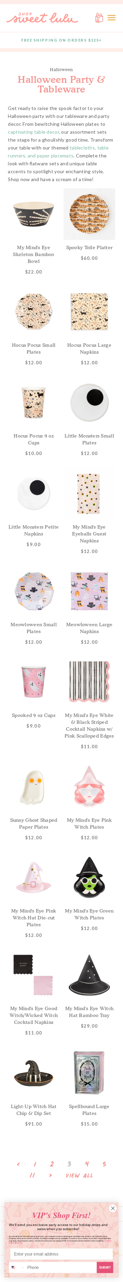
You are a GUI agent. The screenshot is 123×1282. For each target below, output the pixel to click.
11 (32, 1175)
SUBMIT (105, 1267)
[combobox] (17, 1267)
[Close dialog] (113, 1208)
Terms (19, 1243)
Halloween (61, 69)
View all (79, 1175)
